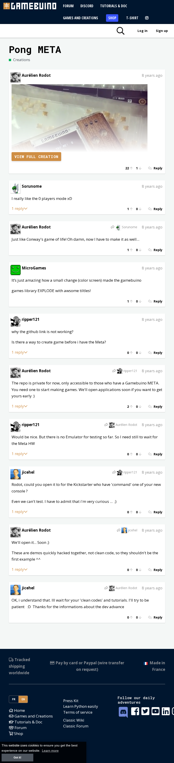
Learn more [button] (50, 750)
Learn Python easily (80, 706)
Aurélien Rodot (36, 75)
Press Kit (70, 700)
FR (14, 699)
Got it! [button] (17, 757)
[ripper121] (15, 321)
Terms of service (77, 712)
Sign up (162, 31)
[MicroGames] (15, 269)
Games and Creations (80, 17)
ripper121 (31, 319)
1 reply (18, 208)
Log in (142, 31)
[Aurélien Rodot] (15, 76)
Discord (86, 5)
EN (23, 699)
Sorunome (32, 186)
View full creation (36, 156)
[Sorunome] (15, 187)
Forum (68, 5)
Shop (112, 17)
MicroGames (34, 268)
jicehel (28, 472)
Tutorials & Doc (113, 5)
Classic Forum (75, 726)
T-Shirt (132, 17)
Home (19, 710)
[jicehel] (15, 473)
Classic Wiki (73, 720)
